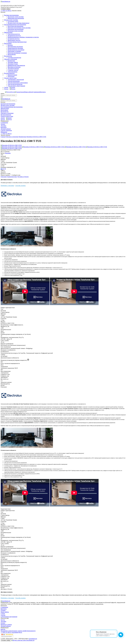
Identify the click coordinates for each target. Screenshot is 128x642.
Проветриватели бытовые (15, 48)
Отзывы (3, 610)
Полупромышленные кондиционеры (15, 24)
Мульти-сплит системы (11, 20)
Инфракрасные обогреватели (16, 65)
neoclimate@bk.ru (17, 632)
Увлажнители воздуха (14, 35)
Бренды (3, 629)
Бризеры (10, 45)
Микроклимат (8, 32)
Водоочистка (8, 56)
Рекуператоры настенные (15, 46)
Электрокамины (12, 71)
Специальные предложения (9, 616)
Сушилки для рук (13, 70)
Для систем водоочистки (15, 84)
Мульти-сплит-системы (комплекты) (18, 23)
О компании (36, 92)
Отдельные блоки (13, 21)
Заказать (3, 172)
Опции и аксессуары (10, 78)
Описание (4, 176)
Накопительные (12, 75)
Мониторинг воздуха (14, 40)
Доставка (3, 125)
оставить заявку (5, 9)
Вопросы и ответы (6, 624)
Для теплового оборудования (16, 86)
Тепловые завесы (13, 62)
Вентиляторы (12, 54)
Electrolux (8, 153)
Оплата (3, 124)
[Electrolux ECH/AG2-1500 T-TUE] (11, 145)
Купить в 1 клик (5, 173)
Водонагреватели (9, 73)
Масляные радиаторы (14, 67)
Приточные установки (14, 51)
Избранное (4, 132)
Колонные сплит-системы (15, 31)
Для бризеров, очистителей (16, 79)
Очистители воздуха (14, 34)
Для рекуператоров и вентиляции (18, 82)
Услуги (6, 89)
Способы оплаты (20, 185)
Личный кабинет (6, 129)
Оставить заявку (5, 640)
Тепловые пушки (13, 64)
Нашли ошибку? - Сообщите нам (10, 175)
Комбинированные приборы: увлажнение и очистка (23, 37)
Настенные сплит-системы (16, 16)
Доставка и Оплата (23, 176)
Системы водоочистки (14, 57)
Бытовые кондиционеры (11, 15)
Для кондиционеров (14, 81)
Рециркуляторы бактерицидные (17, 42)
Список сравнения (6, 130)
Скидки (3, 615)
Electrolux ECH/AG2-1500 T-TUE (36, 136)
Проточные (11, 76)
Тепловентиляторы (13, 68)
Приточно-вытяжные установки (17, 53)
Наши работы (28, 92)
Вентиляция (7, 43)
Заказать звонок (16, 10)
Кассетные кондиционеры (15, 26)
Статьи (3, 613)
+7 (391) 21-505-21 (6, 10)
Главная (3, 136)
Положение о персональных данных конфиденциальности (18, 631)
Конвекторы (11, 60)
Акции (6, 87)
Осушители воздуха (14, 38)
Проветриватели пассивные (16, 49)
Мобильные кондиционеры (16, 18)
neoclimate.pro (33, 638)
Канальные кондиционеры (16, 29)
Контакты (43, 92)
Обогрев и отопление (10, 59)
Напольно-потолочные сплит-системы (19, 27)
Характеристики (12, 176)
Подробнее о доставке (7, 185)
